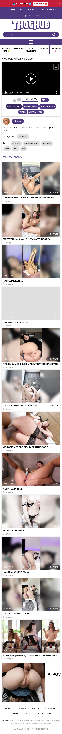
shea (7, 149)
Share (22, 112)
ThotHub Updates (15, 9)
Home (8, 709)
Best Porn (18, 48)
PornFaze (32, 9)
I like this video (14, 100)
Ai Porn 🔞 (43, 48)
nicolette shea (31, 143)
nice (16, 149)
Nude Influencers (31, 50)
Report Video (31, 106)
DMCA (28, 713)
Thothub (27, 729)
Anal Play (23, 137)
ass (23, 149)
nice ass (16, 143)
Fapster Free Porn (49, 9)
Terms (14, 713)
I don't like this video (19, 100)
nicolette (47, 143)
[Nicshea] (6, 121)
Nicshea (17, 121)
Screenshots (48, 106)
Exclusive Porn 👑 (6, 50)
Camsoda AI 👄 (56, 50)
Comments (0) (36, 112)
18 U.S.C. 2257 (44, 713)
